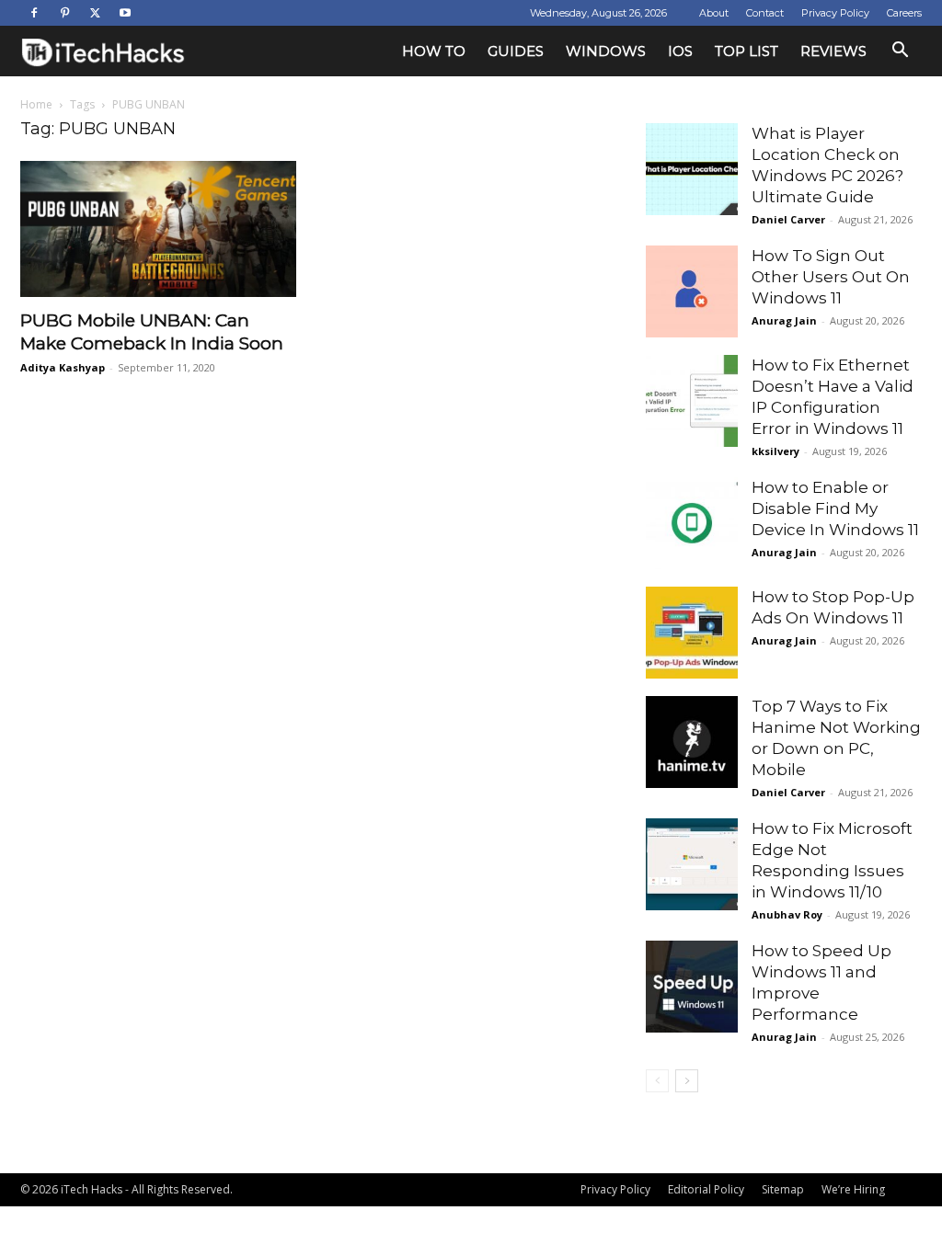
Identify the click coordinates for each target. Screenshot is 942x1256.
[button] (900, 52)
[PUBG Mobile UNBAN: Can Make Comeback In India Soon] (158, 229)
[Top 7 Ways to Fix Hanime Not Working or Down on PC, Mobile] (692, 742)
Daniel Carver (788, 219)
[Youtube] (125, 13)
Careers (904, 12)
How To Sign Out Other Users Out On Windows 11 (831, 276)
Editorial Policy (706, 1189)
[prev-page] (657, 1080)
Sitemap (783, 1189)
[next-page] (686, 1080)
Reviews (833, 51)
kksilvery (775, 451)
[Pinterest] (64, 13)
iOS (680, 51)
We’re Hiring (853, 1189)
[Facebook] (34, 13)
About (714, 12)
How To (433, 51)
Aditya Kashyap (62, 367)
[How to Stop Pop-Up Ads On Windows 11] (692, 633)
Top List (746, 51)
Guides (516, 51)
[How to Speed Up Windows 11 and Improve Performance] (692, 987)
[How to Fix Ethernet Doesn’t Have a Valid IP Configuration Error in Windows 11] (692, 401)
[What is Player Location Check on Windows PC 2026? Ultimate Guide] (692, 169)
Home (36, 104)
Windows (606, 51)
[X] (95, 13)
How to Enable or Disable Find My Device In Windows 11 (835, 508)
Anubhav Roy (787, 914)
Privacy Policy (835, 12)
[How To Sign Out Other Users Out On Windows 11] (692, 291)
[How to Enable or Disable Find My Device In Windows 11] (692, 523)
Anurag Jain (784, 320)
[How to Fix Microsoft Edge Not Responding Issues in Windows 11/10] (692, 864)
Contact (765, 12)
